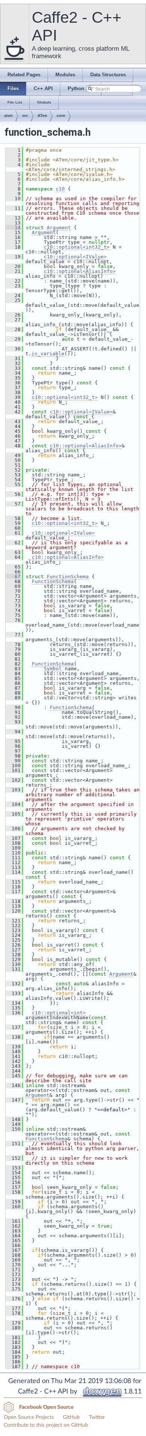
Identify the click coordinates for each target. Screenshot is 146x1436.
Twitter (97, 1417)
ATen (42, 115)
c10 (60, 189)
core (61, 115)
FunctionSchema (68, 576)
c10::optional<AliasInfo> (80, 271)
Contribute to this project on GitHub (46, 1425)
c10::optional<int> (59, 1012)
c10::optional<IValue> (75, 256)
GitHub (71, 1417)
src (25, 115)
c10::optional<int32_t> (77, 247)
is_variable (47, 353)
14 (13, 227)
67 (13, 576)
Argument (59, 227)
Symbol (53, 668)
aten (8, 115)
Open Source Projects (29, 1417)
